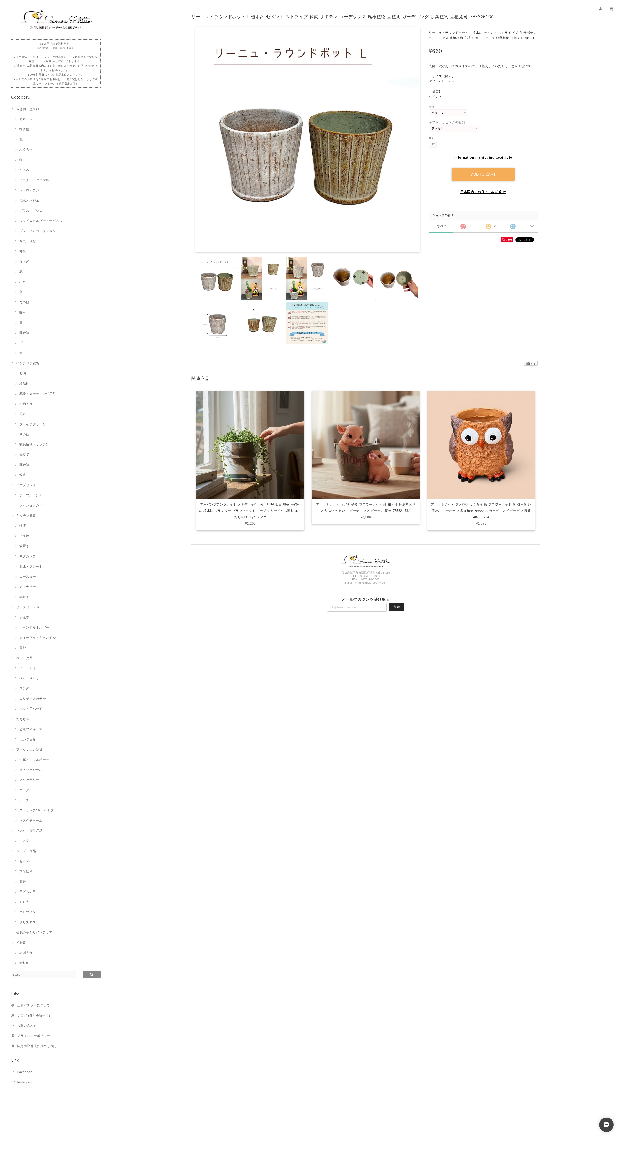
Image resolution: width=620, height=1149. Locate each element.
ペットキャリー (30, 678)
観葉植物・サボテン (34, 444)
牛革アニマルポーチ (34, 759)
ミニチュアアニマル (34, 180)
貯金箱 (24, 332)
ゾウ (22, 343)
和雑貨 (21, 942)
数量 (431, 138)
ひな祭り (25, 871)
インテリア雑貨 (27, 363)
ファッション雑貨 (29, 749)
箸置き (24, 546)
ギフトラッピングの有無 (447, 122)
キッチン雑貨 (26, 515)
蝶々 (22, 312)
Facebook (24, 1072)
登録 (397, 607)
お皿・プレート (30, 566)
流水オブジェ (29, 200)
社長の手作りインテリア (34, 932)
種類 (431, 106)
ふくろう (25, 149)
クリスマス (27, 922)
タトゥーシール (30, 769)
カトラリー (27, 587)
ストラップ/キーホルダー (38, 810)
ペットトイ (27, 668)
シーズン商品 (26, 851)
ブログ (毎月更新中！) (33, 1015)
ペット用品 (24, 658)
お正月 (24, 861)
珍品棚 (24, 383)
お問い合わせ (27, 1025)
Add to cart (483, 174)
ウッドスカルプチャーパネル (40, 221)
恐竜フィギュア (30, 729)
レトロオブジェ (30, 190)
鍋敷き (24, 597)
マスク (24, 841)
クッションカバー (32, 505)
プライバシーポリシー (33, 1036)
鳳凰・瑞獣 (27, 241)
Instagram (24, 1082)
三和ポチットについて (33, 1005)
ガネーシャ (27, 119)
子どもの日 (27, 891)
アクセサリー (29, 780)
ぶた (22, 282)
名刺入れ (25, 953)
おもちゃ (22, 719)
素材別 (24, 963)
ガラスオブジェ (30, 210)
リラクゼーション (29, 607)
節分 (22, 881)
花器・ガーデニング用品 (37, 394)
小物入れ (25, 404)
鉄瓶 (22, 526)
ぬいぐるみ (27, 739)
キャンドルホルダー (34, 627)
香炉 (22, 648)
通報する (531, 363)
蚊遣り (24, 475)
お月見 (24, 902)
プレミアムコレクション (37, 231)
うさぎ (24, 261)
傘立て (24, 454)
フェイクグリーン (32, 424)
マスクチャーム (30, 820)
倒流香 (24, 617)
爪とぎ (24, 688)
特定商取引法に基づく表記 (37, 1046)
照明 (22, 373)
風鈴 (22, 414)
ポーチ (24, 800)
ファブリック (26, 485)
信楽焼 (24, 536)
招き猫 (24, 129)
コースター (27, 576)
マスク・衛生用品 (29, 830)
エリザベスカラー (32, 698)
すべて (442, 226)
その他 (24, 302)
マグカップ (27, 556)
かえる (24, 170)
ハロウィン (27, 912)
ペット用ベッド (30, 709)
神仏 (22, 251)
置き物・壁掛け (27, 109)
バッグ (24, 790)
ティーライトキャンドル (37, 637)
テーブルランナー (32, 495)
